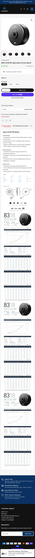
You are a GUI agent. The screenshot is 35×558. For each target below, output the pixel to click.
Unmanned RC (5, 60)
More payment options (17, 97)
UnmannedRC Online (14, 556)
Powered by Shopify (25, 556)
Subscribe (28, 533)
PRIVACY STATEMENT (7, 520)
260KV (17, 84)
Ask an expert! (5, 116)
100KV (4, 84)
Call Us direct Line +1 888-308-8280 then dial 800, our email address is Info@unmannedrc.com (17, 2)
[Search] (21, 9)
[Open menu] (32, 9)
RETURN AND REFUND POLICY (10, 516)
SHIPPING (4, 514)
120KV (10, 84)
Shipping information (21, 126)
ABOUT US (4, 512)
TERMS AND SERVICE (7, 518)
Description (7, 126)
